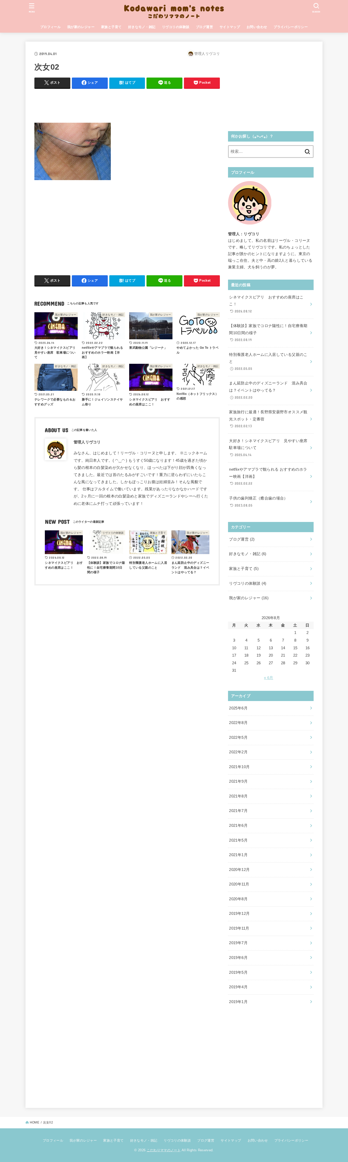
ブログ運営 (204, 27)
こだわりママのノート (164, 1150)
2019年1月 (238, 1002)
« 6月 (268, 678)
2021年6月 (238, 825)
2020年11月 (239, 884)
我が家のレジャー (81, 27)
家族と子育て (111, 27)
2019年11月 (239, 928)
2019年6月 (238, 958)
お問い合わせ (257, 27)
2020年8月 (238, 899)
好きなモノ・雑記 (141, 27)
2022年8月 (238, 723)
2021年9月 (238, 781)
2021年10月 (239, 767)
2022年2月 (238, 752)
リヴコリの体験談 (175, 27)
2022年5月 (238, 737)
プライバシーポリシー (291, 27)
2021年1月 (238, 855)
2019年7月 (238, 943)
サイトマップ (230, 27)
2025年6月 (238, 708)
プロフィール (50, 27)
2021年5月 (238, 840)
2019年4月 (238, 987)
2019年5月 (238, 972)
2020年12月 (239, 870)
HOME (34, 1122)
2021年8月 (238, 796)
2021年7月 (238, 811)
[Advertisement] (127, 104)
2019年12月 (239, 913)
